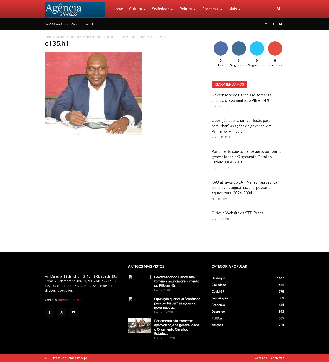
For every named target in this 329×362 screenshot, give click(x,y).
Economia (210, 8)
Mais (233, 8)
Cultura (135, 8)
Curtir (221, 43)
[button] (278, 9)
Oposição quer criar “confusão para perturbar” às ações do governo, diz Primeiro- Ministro (241, 126)
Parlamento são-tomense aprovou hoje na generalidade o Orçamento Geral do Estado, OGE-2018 (247, 156)
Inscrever (275, 43)
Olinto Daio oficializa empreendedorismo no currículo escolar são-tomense (104, 37)
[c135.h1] (93, 133)
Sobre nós (260, 358)
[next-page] (221, 229)
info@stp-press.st (71, 300)
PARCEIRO (90, 23)
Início (48, 37)
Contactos (277, 358)
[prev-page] (214, 229)
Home (118, 8)
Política (185, 8)
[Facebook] (266, 24)
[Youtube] (280, 24)
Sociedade (160, 8)
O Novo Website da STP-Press (237, 213)
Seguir (239, 43)
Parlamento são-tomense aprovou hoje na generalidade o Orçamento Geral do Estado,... (176, 326)
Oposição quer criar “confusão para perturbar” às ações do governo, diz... (177, 303)
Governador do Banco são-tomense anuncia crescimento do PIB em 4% (176, 281)
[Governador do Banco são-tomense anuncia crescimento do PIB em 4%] (139, 282)
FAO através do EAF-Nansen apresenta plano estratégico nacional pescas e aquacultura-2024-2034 (244, 187)
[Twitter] (273, 24)
